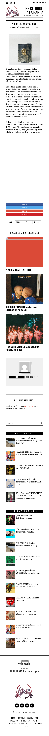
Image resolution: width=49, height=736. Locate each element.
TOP (36, 718)
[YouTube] (40, 2)
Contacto (25, 727)
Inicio (13, 718)
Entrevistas (25, 721)
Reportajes (23, 724)
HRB (37, 27)
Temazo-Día (13, 721)
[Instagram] (43, 2)
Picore (37, 222)
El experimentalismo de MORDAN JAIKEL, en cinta (22, 348)
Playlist (36, 721)
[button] (40, 423)
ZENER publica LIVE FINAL (18, 270)
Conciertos (11, 724)
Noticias (21, 718)
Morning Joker (36, 724)
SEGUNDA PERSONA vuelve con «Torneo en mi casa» (21, 308)
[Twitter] (37, 2)
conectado (28, 406)
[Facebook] (34, 2)
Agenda (30, 718)
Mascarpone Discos (24, 222)
